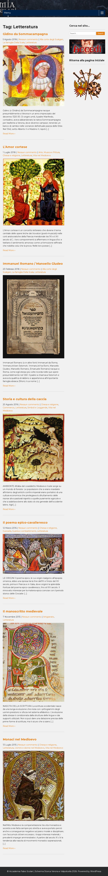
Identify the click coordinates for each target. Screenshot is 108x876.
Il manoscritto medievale (23, 611)
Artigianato (48, 617)
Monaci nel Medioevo (19, 739)
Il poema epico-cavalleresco (25, 522)
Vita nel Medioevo (42, 155)
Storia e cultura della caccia (24, 399)
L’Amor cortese (15, 147)
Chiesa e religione (11, 155)
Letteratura (31, 42)
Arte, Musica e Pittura (49, 152)
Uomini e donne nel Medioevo (29, 748)
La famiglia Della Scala (14, 42)
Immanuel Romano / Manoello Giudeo (33, 263)
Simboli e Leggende (37, 407)
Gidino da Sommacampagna (25, 34)
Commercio (8, 407)
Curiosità (7, 531)
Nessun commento (28, 39)
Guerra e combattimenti (24, 531)
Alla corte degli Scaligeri (51, 39)
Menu (7, 12)
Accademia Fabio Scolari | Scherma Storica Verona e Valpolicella (40, 871)
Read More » (9, 133)
